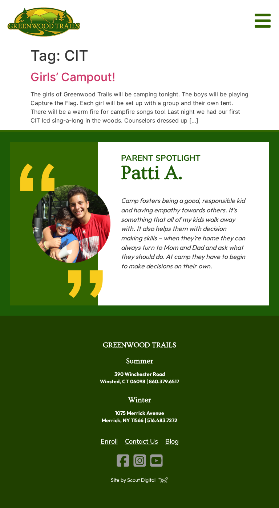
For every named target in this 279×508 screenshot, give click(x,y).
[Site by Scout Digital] (163, 480)
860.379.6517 (164, 381)
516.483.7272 (162, 420)
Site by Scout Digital (133, 480)
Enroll (109, 441)
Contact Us (141, 441)
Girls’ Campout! (73, 77)
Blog (172, 441)
